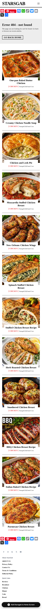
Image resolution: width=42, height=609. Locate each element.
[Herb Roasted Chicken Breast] (21, 352)
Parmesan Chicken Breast (21, 526)
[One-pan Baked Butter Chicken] (21, 65)
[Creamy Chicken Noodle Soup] (21, 108)
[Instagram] (7, 552)
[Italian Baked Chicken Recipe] (21, 472)
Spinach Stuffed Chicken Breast (21, 286)
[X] (16, 552)
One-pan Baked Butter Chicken (21, 81)
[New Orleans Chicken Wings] (21, 230)
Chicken (13, 86)
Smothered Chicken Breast (21, 407)
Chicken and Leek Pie (21, 162)
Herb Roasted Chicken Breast (21, 367)
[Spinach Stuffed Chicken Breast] (21, 270)
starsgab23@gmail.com (26, 86)
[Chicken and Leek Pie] (21, 148)
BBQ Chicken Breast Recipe (21, 447)
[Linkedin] (12, 552)
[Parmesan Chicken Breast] (21, 512)
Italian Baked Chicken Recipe (21, 487)
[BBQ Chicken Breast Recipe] (21, 432)
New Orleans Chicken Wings (21, 245)
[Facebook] (3, 552)
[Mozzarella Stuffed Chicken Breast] (21, 187)
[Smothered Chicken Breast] (21, 392)
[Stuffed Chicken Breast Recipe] (21, 312)
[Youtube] (20, 552)
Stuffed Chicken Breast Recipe (21, 327)
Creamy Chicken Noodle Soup (21, 123)
